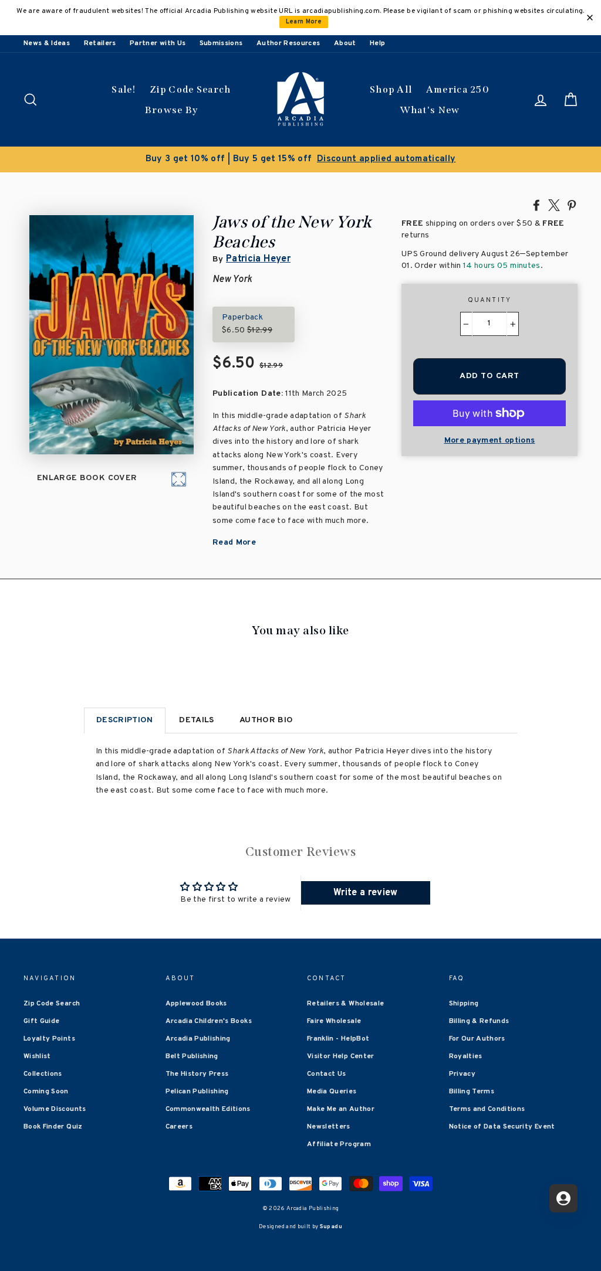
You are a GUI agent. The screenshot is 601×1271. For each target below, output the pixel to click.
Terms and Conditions (487, 1109)
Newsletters (328, 1126)
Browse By (171, 109)
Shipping (464, 1003)
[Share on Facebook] (536, 204)
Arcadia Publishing (198, 1039)
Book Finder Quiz (53, 1126)
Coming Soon (46, 1091)
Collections (42, 1074)
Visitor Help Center (340, 1056)
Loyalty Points (49, 1039)
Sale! (124, 89)
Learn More (304, 22)
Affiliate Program (339, 1144)
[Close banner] (590, 17)
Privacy (462, 1074)
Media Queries (332, 1091)
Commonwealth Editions (208, 1109)
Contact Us (326, 1074)
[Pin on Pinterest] (572, 204)
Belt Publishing (192, 1056)
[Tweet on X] (554, 204)
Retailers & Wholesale (345, 1003)
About (345, 43)
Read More (234, 543)
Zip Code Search (190, 89)
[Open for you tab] (563, 1198)
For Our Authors (477, 1039)
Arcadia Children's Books (209, 1021)
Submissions (221, 43)
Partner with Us (157, 43)
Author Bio (266, 720)
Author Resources (288, 43)
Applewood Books (196, 1003)
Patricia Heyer (258, 259)
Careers (179, 1126)
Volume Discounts (54, 1109)
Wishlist (37, 1056)
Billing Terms (472, 1091)
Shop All (391, 89)
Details (196, 720)
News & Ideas (46, 43)
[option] (300, 159)
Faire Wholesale (334, 1021)
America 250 (457, 89)
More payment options (489, 441)
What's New (430, 109)
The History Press (197, 1074)
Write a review (365, 893)
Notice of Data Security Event (502, 1126)
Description (124, 720)
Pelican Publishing (197, 1091)
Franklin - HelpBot (338, 1039)
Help (377, 43)
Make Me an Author (340, 1109)
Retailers (100, 43)
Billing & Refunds (479, 1021)
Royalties (465, 1056)
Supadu (331, 1227)
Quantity (490, 300)
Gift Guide (41, 1021)
